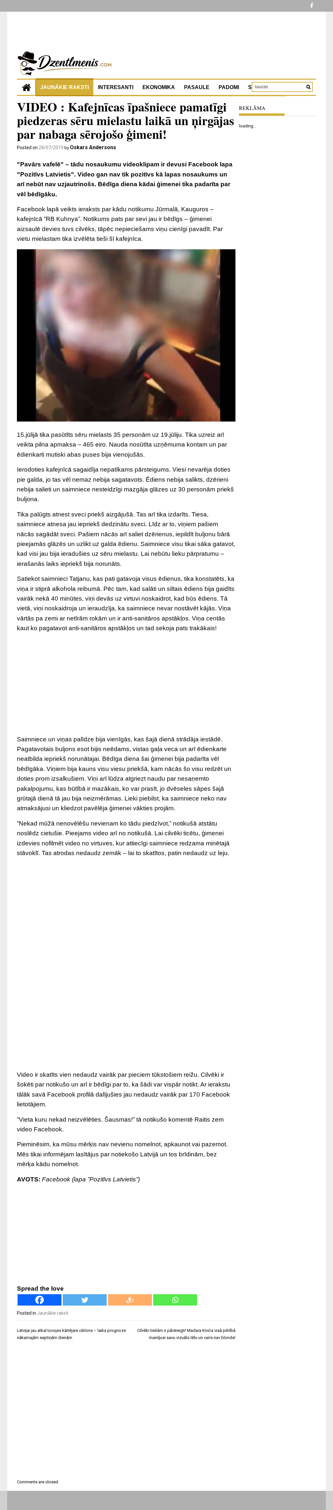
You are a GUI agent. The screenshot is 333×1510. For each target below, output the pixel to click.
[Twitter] (85, 1300)
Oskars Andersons (93, 147)
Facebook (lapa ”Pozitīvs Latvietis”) (91, 1179)
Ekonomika (158, 87)
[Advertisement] (126, 684)
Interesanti (115, 87)
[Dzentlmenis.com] (26, 87)
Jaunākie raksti (64, 87)
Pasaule (196, 87)
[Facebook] (39, 1300)
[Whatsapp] (175, 1300)
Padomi (229, 87)
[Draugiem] (130, 1300)
